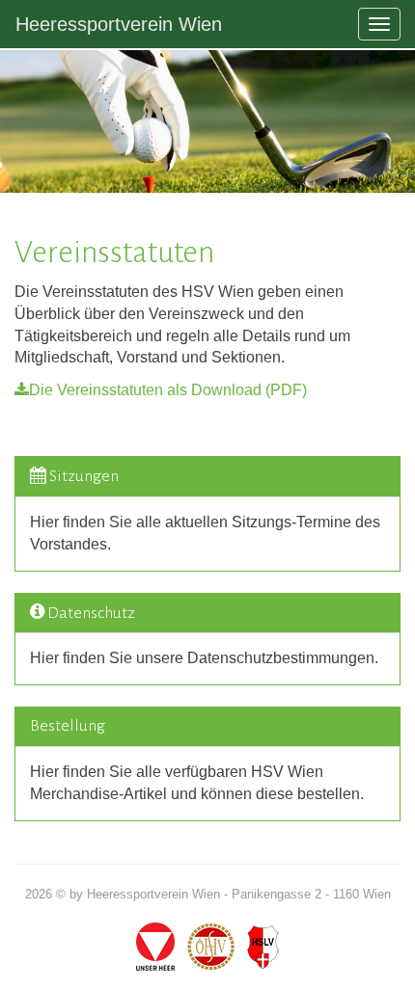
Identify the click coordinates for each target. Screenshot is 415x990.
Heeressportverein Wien (118, 24)
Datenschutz (91, 613)
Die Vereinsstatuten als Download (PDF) (168, 390)
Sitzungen (84, 476)
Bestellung (67, 726)
